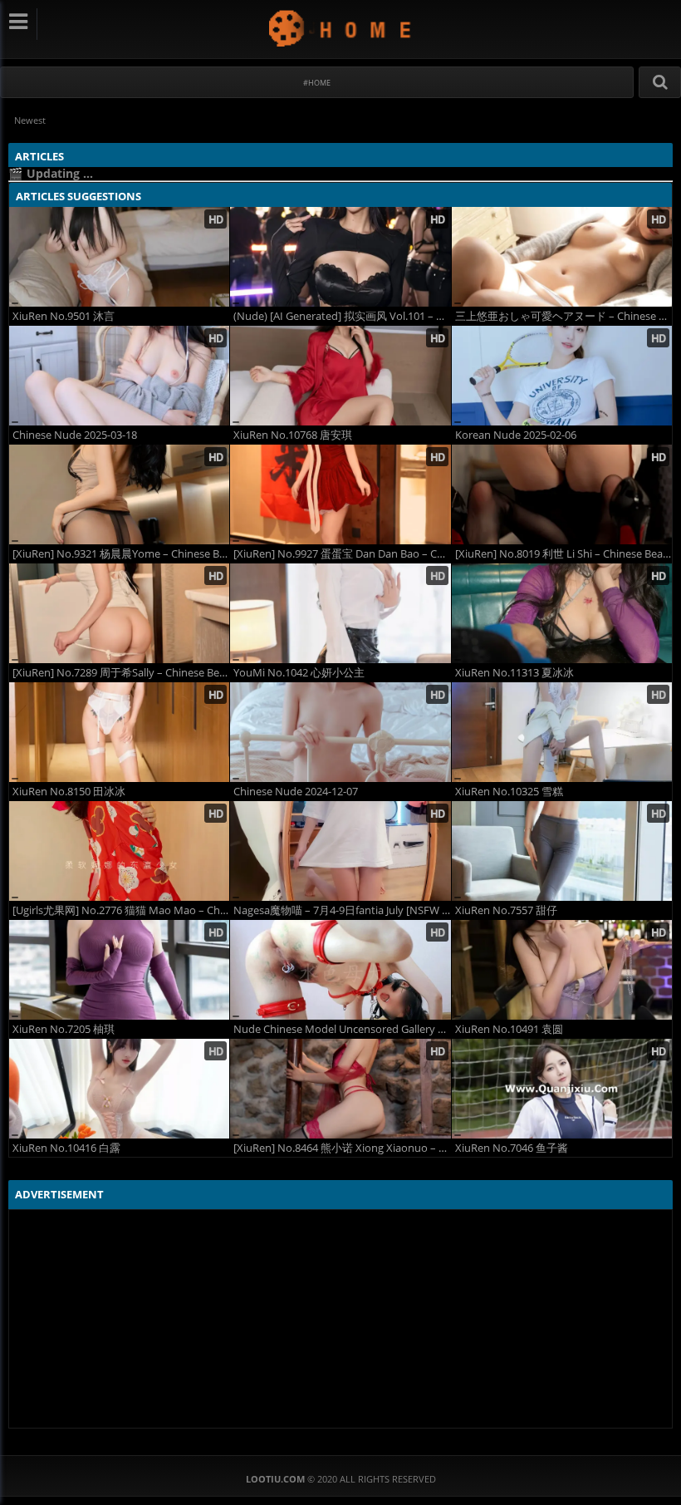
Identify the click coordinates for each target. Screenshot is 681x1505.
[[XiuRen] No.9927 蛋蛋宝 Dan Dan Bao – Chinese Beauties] (340, 494)
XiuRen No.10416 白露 (66, 1148)
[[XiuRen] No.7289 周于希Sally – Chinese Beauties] (119, 613)
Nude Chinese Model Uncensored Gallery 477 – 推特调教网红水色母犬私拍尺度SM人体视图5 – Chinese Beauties (341, 1029)
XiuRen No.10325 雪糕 (509, 791)
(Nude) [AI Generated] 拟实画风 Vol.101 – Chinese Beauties (341, 316)
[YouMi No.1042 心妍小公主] (340, 613)
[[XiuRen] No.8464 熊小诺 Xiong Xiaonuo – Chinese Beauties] (340, 1089)
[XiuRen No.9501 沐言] (119, 257)
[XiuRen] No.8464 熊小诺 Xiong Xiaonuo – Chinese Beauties (341, 1148)
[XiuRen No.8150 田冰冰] (119, 732)
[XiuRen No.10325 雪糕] (562, 732)
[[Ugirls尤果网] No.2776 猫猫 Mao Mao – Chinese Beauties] (119, 851)
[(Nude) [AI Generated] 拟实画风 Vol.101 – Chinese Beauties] (340, 257)
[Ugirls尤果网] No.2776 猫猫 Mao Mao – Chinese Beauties (120, 910)
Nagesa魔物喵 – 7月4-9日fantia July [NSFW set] (341, 910)
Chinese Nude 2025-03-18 (74, 435)
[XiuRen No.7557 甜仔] (562, 851)
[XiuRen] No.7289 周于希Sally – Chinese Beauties (120, 673)
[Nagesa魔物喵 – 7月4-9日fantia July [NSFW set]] (340, 851)
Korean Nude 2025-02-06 (515, 435)
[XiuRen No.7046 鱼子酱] (562, 1089)
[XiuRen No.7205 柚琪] (119, 970)
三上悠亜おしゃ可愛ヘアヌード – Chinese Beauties (563, 316)
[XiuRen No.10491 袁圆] (562, 970)
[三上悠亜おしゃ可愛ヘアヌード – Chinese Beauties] (562, 257)
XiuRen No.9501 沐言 (63, 316)
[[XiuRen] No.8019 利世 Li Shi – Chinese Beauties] (562, 494)
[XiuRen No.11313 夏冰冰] (562, 613)
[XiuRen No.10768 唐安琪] (340, 375)
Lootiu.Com (341, 28)
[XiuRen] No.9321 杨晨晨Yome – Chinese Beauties (120, 554)
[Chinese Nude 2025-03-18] (119, 375)
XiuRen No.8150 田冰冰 (68, 791)
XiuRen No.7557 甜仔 (506, 910)
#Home (317, 82)
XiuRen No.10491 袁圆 (509, 1029)
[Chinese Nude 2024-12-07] (340, 732)
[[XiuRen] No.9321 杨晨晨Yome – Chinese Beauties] (119, 494)
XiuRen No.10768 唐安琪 (292, 435)
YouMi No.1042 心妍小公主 (299, 673)
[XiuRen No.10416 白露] (119, 1089)
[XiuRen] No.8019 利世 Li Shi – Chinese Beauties (563, 554)
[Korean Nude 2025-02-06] (562, 375)
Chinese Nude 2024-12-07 (295, 791)
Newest (30, 120)
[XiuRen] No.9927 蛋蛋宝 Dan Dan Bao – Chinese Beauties (341, 554)
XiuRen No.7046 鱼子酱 (511, 1148)
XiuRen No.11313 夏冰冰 (514, 673)
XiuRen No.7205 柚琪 (63, 1029)
